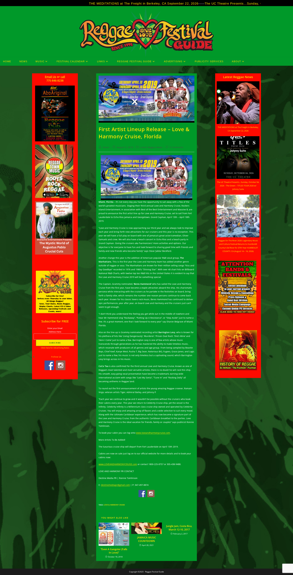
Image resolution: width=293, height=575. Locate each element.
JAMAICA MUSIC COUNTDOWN (146, 539)
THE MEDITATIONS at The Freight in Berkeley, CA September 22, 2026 (101, 3)
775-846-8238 (54, 80)
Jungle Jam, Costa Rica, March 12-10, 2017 (179, 527)
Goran (106, 147)
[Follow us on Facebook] (142, 493)
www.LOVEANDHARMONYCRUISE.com (118, 464)
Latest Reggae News (151, 147)
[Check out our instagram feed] (151, 493)
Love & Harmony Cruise (114, 505)
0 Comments (176, 147)
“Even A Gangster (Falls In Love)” (114, 551)
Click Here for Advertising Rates (55, 347)
